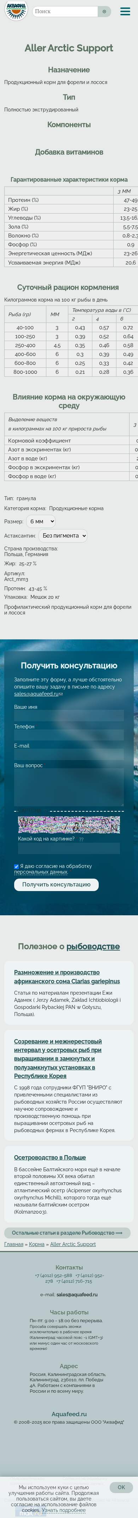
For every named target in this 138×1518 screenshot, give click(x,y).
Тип (9, 498)
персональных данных (40, 872)
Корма (37, 1244)
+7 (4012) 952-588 (53, 1275)
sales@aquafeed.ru (38, 694)
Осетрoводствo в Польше (50, 1157)
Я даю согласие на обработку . (53, 869)
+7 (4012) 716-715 (74, 1281)
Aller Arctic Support (73, 1244)
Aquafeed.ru (69, 1414)
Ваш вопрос (30, 765)
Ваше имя (25, 707)
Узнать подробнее (64, 1510)
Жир (10, 563)
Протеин (15, 588)
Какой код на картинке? (48, 839)
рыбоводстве (93, 946)
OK (121, 1487)
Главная (13, 1244)
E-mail (21, 746)
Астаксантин (20, 536)
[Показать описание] (45, 811)
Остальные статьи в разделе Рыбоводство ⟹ (67, 1233)
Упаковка (16, 597)
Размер (13, 521)
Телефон (26, 726)
